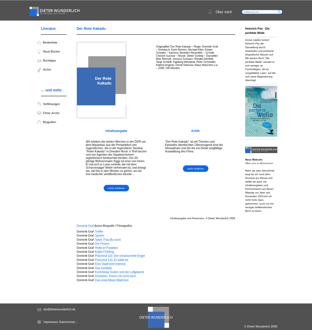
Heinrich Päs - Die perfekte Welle (257, 30)
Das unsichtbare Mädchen (112, 280)
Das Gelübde (103, 268)
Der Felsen (102, 243)
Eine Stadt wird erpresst (110, 263)
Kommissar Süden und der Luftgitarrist (119, 271)
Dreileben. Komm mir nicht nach (115, 275)
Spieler (99, 235)
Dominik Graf (85, 225)
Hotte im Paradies (106, 247)
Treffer (99, 231)
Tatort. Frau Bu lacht (108, 239)
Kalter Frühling (104, 251)
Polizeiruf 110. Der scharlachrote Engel (120, 255)
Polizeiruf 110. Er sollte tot (111, 259)
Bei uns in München (259, 163)
